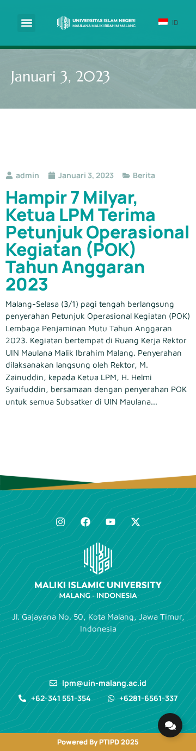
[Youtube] (110, 522)
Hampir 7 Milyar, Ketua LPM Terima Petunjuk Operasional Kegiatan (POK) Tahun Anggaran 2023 (97, 240)
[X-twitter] (135, 522)
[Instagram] (60, 522)
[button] (26, 23)
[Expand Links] (170, 725)
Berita (144, 175)
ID (174, 22)
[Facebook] (85, 522)
